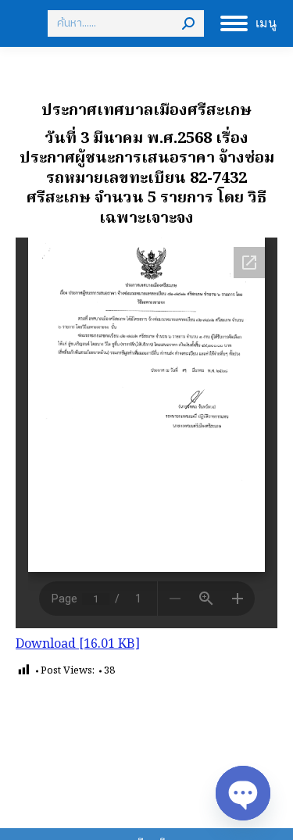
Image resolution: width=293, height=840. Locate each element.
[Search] (188, 23)
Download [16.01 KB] (78, 644)
